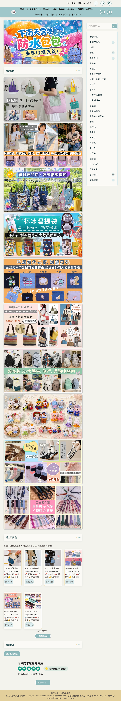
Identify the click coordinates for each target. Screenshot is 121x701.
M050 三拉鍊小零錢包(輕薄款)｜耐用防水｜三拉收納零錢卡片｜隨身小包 (33, 612)
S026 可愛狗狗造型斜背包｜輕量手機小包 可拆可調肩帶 (12, 568)
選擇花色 (8, 582)
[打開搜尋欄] (102, 12)
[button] (80, 38)
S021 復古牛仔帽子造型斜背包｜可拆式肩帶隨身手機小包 (53, 568)
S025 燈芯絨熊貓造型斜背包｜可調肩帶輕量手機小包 (33, 568)
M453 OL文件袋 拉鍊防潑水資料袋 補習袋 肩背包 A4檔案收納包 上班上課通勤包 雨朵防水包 (73, 568)
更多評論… (43, 683)
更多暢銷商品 (12, 654)
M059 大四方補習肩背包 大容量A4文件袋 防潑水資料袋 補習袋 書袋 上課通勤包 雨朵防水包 (12, 612)
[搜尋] (114, 26)
